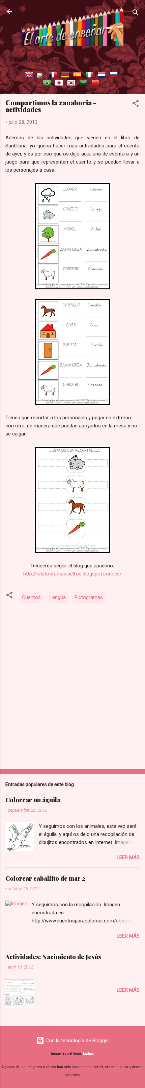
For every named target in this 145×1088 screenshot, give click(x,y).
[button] (136, 104)
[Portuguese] (48, 84)
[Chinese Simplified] (96, 84)
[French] (54, 76)
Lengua (58, 597)
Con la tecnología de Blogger (76, 1041)
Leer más (128, 857)
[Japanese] (60, 84)
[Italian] (90, 76)
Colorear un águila (32, 800)
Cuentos (31, 597)
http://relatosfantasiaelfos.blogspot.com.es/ (72, 574)
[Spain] (78, 76)
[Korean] (72, 84)
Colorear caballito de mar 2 (45, 878)
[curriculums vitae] (42, 76)
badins (88, 1053)
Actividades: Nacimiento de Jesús (53, 957)
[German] (66, 76)
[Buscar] (136, 13)
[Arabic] (84, 84)
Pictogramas (89, 597)
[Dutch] (102, 76)
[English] (30, 76)
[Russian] (115, 76)
